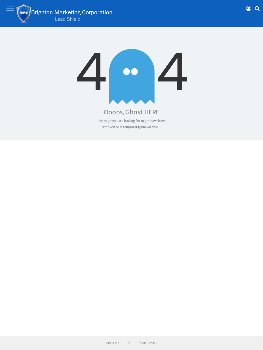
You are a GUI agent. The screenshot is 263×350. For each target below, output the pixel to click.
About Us (112, 343)
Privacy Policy (147, 343)
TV (128, 343)
